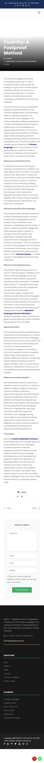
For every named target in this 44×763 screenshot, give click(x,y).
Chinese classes (23, 254)
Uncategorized (30, 61)
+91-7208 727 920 (12, 636)
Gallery (7, 666)
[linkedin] (17, 5)
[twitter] (23, 5)
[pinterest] (20, 5)
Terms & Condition (11, 677)
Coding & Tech (10, 703)
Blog (5, 662)
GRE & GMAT (9, 710)
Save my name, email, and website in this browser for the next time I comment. (22, 579)
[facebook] (4, 744)
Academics (8, 714)
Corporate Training (12, 718)
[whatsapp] (27, 744)
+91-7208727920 (33, 3)
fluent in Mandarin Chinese (25, 439)
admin (9, 59)
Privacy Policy (9, 681)
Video (6, 670)
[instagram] (28, 5)
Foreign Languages (11, 699)
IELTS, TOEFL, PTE (11, 706)
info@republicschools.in (16, 3)
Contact (7, 673)
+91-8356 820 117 (26, 636)
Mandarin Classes (14, 61)
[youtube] (25, 5)
